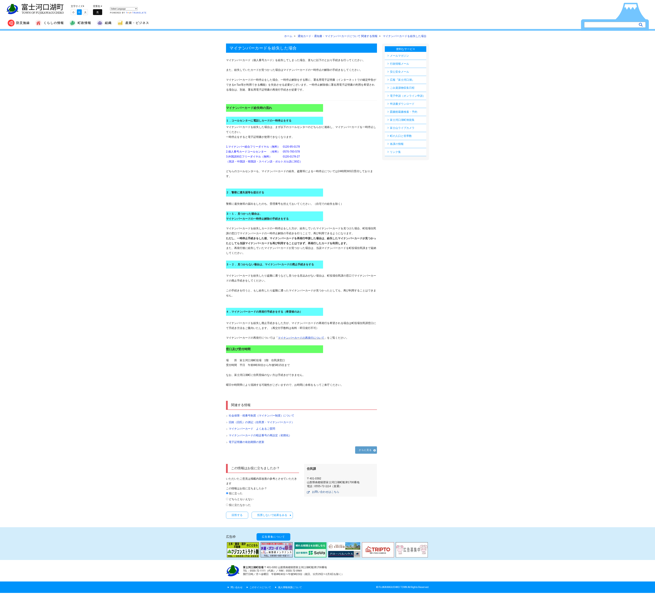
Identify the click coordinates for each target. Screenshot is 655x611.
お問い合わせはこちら (325, 491)
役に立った (236, 493)
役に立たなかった (240, 505)
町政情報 (84, 23)
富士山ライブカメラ (402, 127)
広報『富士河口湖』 (402, 79)
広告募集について (273, 536)
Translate (139, 12)
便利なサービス (405, 49)
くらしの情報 (53, 23)
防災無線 (23, 23)
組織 (108, 23)
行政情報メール (399, 63)
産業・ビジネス (137, 23)
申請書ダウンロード (402, 103)
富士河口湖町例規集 (402, 119)
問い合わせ (237, 587)
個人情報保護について (290, 587)
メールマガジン (399, 55)
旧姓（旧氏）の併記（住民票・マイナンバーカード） (261, 422)
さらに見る (365, 450)
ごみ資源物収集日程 (402, 87)
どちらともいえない (241, 499)
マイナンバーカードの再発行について (301, 337)
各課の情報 (397, 143)
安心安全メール (399, 71)
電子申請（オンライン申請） (407, 95)
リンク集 (395, 151)
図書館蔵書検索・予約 (403, 111)
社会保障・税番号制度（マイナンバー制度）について (261, 415)
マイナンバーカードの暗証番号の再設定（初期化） (260, 435)
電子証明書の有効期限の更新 (246, 442)
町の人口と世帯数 (401, 135)
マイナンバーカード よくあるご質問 (252, 428)
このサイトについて (260, 587)
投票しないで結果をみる (272, 515)
